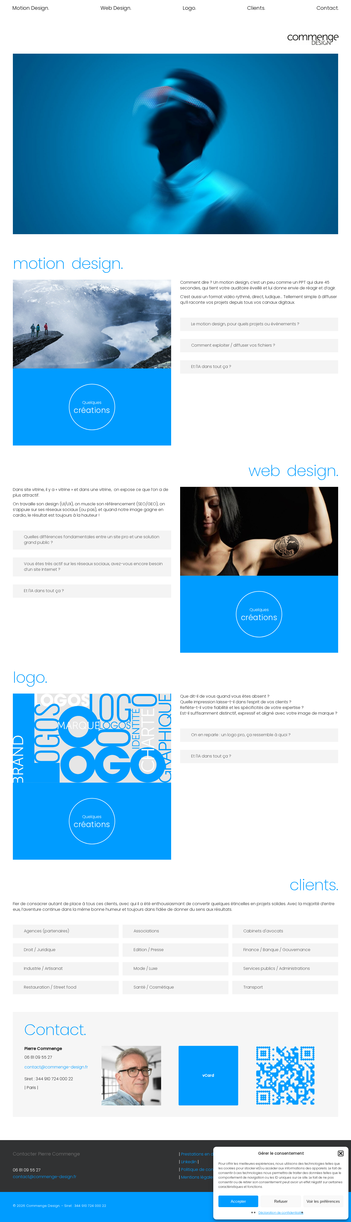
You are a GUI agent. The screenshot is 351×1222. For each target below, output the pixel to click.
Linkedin (189, 1162)
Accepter (238, 1201)
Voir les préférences (323, 1201)
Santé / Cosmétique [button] (154, 987)
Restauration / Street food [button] (50, 987)
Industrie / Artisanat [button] (43, 968)
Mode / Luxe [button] (146, 968)
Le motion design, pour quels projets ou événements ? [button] (245, 324)
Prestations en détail (201, 1154)
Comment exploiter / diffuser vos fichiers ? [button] (233, 345)
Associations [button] (146, 931)
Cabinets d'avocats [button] (263, 931)
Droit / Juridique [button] (40, 950)
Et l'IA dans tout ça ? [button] (211, 367)
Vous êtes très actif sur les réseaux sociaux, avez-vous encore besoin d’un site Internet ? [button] (93, 566)
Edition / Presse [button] (149, 950)
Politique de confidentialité (208, 1169)
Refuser (281, 1201)
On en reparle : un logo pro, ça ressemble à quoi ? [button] (241, 735)
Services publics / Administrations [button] (276, 968)
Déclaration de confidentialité (280, 1212)
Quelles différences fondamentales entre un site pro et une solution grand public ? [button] (91, 539)
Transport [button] (253, 987)
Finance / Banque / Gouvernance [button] (276, 950)
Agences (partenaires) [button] (46, 931)
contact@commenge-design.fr (56, 1067)
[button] (340, 1153)
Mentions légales (198, 1177)
